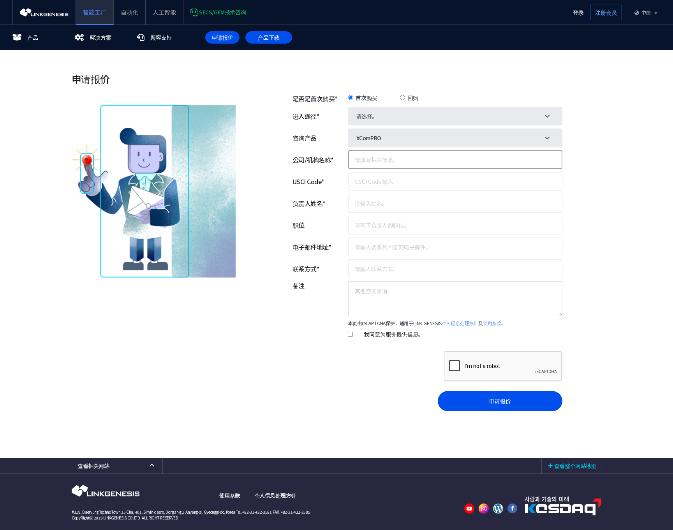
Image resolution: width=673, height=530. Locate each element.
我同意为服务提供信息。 (394, 334)
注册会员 (606, 12)
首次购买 (365, 98)
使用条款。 (494, 323)
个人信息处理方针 (460, 323)
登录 (578, 12)
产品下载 (269, 37)
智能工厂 (94, 12)
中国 (645, 12)
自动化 (129, 12)
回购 (411, 98)
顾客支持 (161, 37)
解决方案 (100, 37)
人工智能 (164, 12)
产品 (32, 37)
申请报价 (222, 37)
